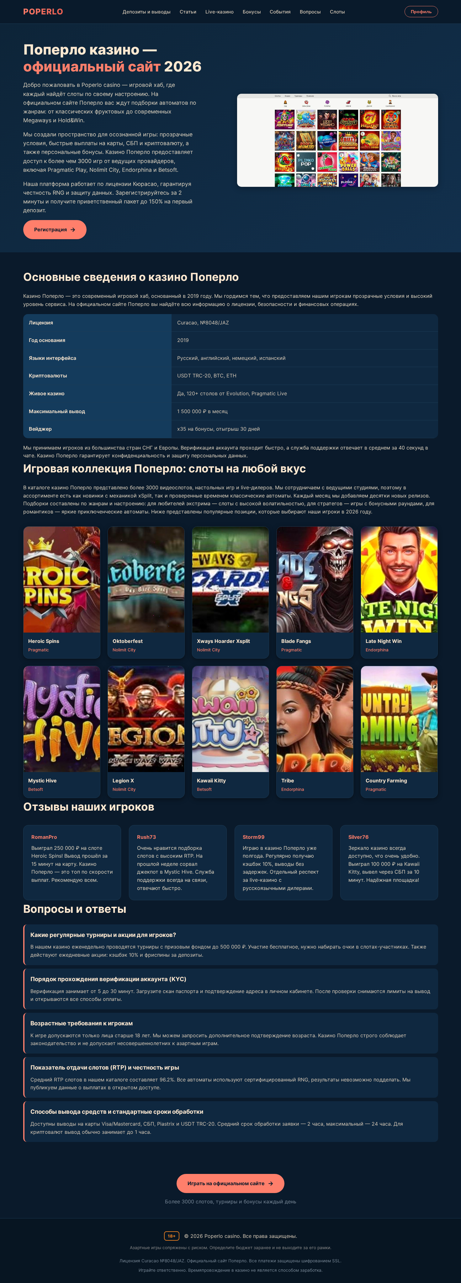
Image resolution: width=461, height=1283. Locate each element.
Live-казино (219, 12)
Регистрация (50, 229)
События (280, 12)
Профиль (421, 11)
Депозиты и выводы (147, 12)
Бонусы (252, 12)
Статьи (188, 12)
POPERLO (43, 11)
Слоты (337, 12)
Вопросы (310, 12)
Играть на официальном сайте (226, 1183)
